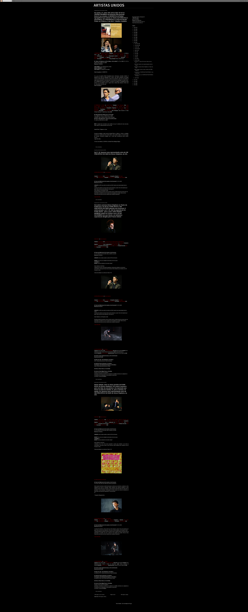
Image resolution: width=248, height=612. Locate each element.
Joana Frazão (100, 241)
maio (136, 55)
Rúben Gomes (101, 106)
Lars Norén (105, 349)
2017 (135, 37)
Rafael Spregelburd (105, 53)
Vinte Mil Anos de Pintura (101, 479)
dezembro (137, 43)
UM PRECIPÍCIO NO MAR (99, 172)
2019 (135, 34)
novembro (137, 45)
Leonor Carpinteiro (111, 109)
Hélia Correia (100, 176)
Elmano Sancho (118, 106)
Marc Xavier (110, 245)
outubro (136, 46)
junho (136, 53)
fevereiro (136, 60)
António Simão (112, 54)
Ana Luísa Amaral (108, 241)
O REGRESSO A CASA (99, 105)
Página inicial (112, 594)
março (136, 58)
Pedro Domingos (101, 177)
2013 (135, 79)
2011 (135, 83)
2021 (135, 30)
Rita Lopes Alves (115, 57)
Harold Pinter (109, 105)
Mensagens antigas (124, 594)
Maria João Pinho (109, 106)
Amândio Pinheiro (105, 58)
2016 (135, 39)
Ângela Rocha (100, 244)
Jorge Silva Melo (102, 107)
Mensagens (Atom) (102, 596)
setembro (137, 48)
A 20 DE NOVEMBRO (98, 349)
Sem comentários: (99, 199)
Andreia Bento (104, 54)
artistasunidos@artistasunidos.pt (138, 21)
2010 (135, 84)
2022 (135, 29)
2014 (135, 42)
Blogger (130, 603)
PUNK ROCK (96, 416)
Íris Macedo (120, 241)
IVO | (95, 479)
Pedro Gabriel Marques (114, 420)
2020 (135, 32)
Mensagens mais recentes (99, 594)
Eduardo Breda (105, 55)
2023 (135, 27)
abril (136, 56)
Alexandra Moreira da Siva (118, 53)
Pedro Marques (120, 105)
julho (136, 51)
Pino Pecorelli (121, 55)
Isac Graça (116, 245)
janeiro (136, 77)
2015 (135, 40)
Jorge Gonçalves (111, 177)
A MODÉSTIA (97, 53)
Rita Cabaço (121, 420)
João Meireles (120, 54)
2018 (135, 35)
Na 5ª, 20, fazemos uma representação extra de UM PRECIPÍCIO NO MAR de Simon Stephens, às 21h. (111, 153)
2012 (135, 81)
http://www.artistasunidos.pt (137, 22)
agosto (136, 50)
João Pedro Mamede (109, 350)
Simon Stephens (108, 172)
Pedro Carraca (103, 247)
